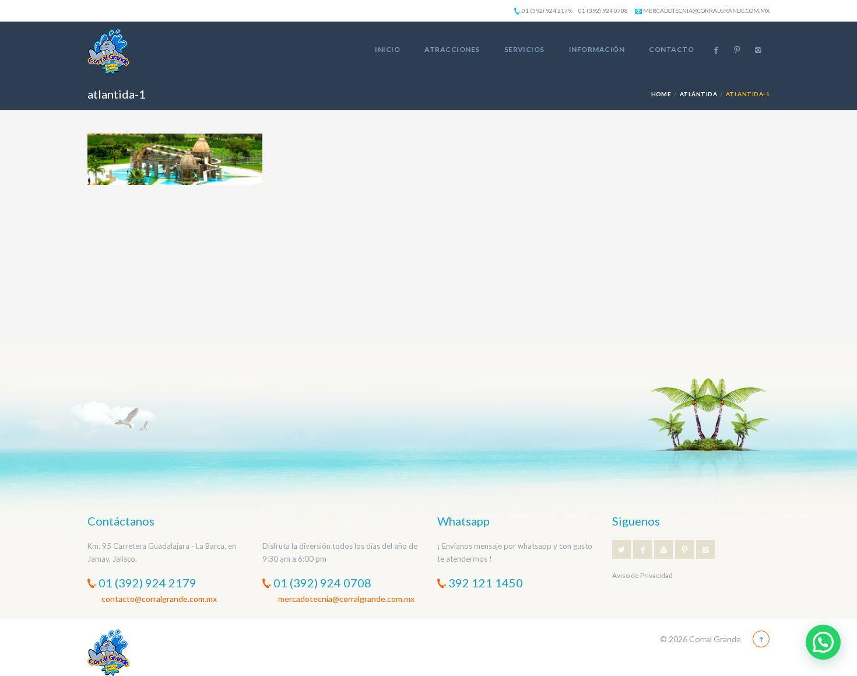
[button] (823, 642)
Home (661, 93)
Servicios (524, 49)
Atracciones (451, 49)
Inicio (387, 49)
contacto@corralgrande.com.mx (159, 599)
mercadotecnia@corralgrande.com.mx (706, 10)
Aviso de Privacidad (642, 575)
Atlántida (698, 93)
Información (596, 49)
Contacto (671, 49)
